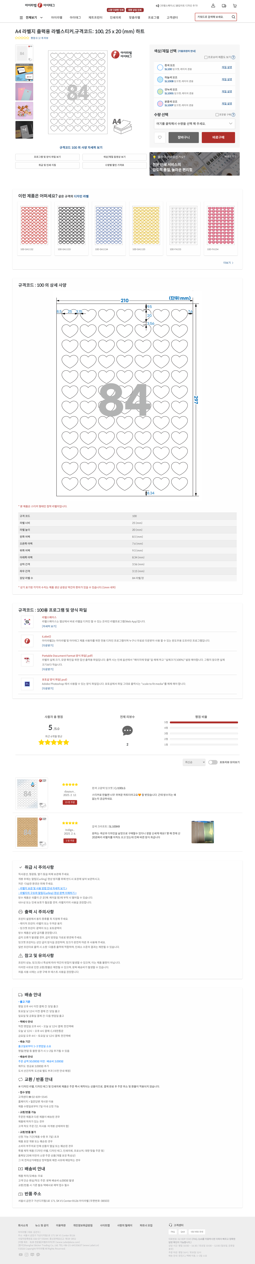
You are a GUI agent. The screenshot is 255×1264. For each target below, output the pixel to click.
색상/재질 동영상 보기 (114, 157)
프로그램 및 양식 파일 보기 (47, 157)
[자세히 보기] (49, 626)
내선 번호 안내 (197, 1231)
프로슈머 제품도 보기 (219, 57)
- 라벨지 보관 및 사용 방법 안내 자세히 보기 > (42, 888)
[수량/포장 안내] (233, 115)
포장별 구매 (225, 114)
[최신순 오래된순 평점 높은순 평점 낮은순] (194, 762)
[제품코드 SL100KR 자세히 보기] (31, 832)
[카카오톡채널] (38, 1254)
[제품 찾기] (233, 17)
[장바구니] (235, 6)
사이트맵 (105, 1225)
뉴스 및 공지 (42, 1225)
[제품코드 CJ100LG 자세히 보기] (31, 793)
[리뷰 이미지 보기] (203, 832)
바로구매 (218, 137)
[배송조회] (224, 5)
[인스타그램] (27, 1254)
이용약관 (61, 1225)
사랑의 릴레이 (124, 1225)
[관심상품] (160, 137)
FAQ (173, 1231)
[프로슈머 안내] (233, 57)
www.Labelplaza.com (68, 1242)
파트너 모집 (146, 1225)
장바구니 (184, 137)
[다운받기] (48, 645)
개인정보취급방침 (83, 1225)
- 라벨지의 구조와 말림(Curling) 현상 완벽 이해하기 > (47, 893)
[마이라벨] (213, 6)
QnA (183, 1231)
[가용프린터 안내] (187, 51)
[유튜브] (21, 1254)
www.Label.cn (90, 1245)
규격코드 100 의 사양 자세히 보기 (81, 148)
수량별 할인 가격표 (114, 165)
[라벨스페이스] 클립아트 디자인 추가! (179, 5)
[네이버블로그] (32, 1254)
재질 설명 (227, 67)
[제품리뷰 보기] (22, 38)
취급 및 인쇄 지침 (47, 165)
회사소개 (23, 1225)
